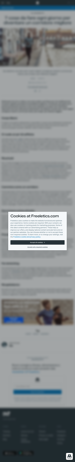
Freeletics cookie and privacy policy (26, 237)
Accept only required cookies (37, 247)
